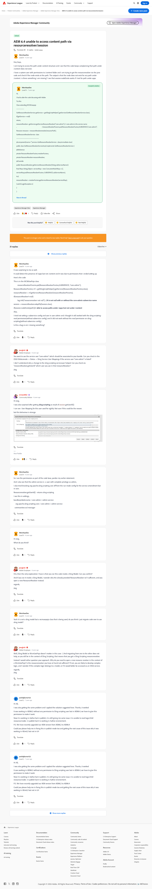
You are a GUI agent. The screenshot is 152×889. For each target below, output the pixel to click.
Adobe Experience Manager (30, 11)
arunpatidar (23, 395)
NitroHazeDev (24, 55)
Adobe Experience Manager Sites (50, 11)
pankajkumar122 (25, 698)
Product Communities (14, 11)
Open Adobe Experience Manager (124, 23)
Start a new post (73, 238)
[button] (138, 10)
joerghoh (22, 350)
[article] (57, 301)
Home (3, 11)
